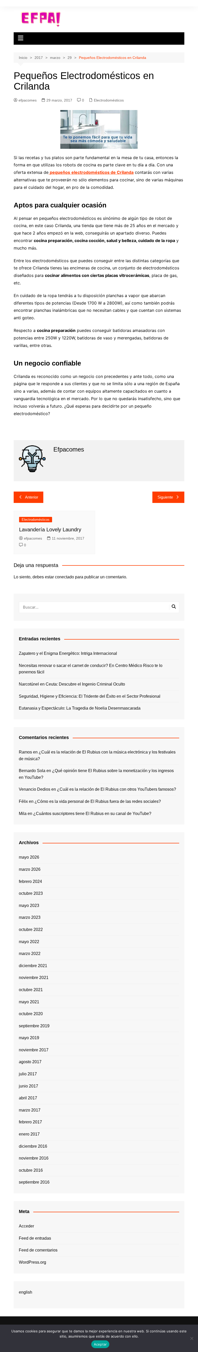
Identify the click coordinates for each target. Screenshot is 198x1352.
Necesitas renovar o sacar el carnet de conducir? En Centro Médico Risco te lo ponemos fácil (90, 668)
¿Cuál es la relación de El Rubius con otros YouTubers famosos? (116, 789)
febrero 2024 (30, 881)
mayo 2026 (29, 857)
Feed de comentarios (38, 1250)
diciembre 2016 (33, 1146)
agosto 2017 (30, 1062)
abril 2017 (28, 1098)
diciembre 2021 (33, 966)
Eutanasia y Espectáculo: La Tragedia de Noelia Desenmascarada (80, 708)
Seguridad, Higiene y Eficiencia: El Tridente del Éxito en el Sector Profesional (89, 696)
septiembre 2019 (34, 1026)
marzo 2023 (29, 917)
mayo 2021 (29, 1002)
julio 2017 (28, 1074)
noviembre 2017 (33, 1050)
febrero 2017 (30, 1122)
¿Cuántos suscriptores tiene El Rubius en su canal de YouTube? (92, 813)
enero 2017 (29, 1134)
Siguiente (165, 497)
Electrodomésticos (109, 100)
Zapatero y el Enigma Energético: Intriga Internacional (68, 653)
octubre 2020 (31, 1014)
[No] (191, 1338)
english (25, 1292)
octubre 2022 (31, 929)
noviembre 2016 (33, 1158)
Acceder (26, 1226)
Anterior (31, 497)
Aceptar (100, 1344)
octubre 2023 (31, 893)
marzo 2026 (29, 869)
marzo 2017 (29, 1110)
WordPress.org (32, 1262)
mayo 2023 (29, 905)
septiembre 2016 (34, 1182)
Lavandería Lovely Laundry (50, 529)
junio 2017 (28, 1086)
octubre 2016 (31, 1170)
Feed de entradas (35, 1238)
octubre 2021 (31, 990)
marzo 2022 (29, 953)
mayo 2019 (29, 1038)
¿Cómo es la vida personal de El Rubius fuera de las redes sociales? (98, 801)
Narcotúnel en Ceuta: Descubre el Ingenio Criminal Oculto (72, 684)
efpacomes (28, 100)
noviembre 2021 (33, 977)
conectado (64, 577)
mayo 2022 (29, 941)
